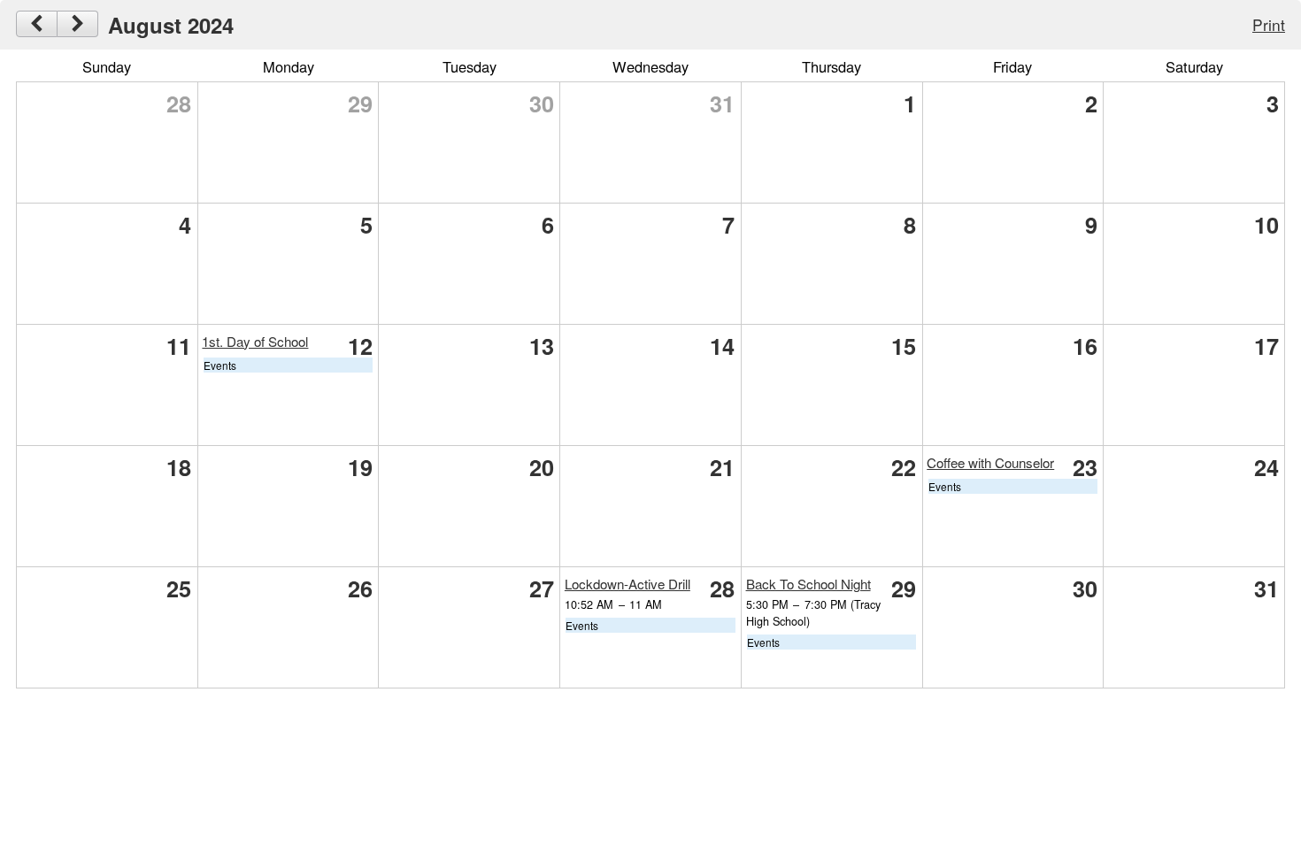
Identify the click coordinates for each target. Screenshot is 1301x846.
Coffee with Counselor (990, 462)
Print (1268, 24)
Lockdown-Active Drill (627, 583)
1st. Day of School (255, 341)
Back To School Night (808, 583)
